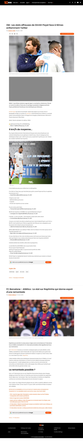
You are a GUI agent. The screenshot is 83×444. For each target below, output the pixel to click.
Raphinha (25, 355)
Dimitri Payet (12, 111)
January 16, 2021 (25, 125)
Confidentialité (12, 428)
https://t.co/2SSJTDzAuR (15, 251)
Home (10, 277)
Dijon (27, 271)
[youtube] (78, 2)
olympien (28, 113)
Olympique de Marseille (18, 277)
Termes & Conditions (41, 428)
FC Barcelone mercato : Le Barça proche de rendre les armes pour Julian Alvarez (31, 408)
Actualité (22, 2)
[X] (72, 2)
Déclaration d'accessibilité (24, 432)
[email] (80, 2)
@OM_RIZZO (12, 229)
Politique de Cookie (26, 428)
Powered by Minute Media (39, 436)
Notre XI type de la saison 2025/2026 (19, 398)
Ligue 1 (27, 2)
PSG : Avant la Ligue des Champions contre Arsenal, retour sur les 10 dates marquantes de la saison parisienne (29, 395)
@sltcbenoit (14, 124)
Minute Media (71, 428)
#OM (29, 120)
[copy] (17, 34)
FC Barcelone (13, 350)
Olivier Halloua (12, 295)
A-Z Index (40, 432)
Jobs (9, 432)
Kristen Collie (11, 30)
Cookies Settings (58, 432)
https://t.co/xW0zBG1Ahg (23, 124)
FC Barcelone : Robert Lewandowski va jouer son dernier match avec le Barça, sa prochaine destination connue (31, 404)
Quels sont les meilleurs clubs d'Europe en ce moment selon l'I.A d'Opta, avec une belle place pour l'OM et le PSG (30, 401)
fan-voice (22, 271)
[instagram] (75, 2)
